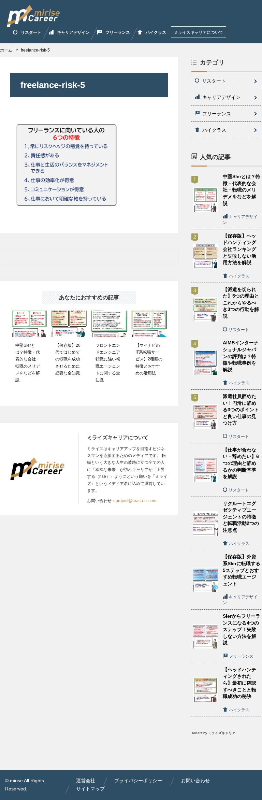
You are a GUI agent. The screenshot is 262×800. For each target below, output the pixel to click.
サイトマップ (90, 788)
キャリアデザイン (73, 32)
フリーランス (117, 32)
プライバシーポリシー (138, 780)
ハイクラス (156, 32)
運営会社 (85, 780)
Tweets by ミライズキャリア (213, 733)
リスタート (31, 32)
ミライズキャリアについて (198, 32)
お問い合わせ (195, 780)
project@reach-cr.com (136, 500)
